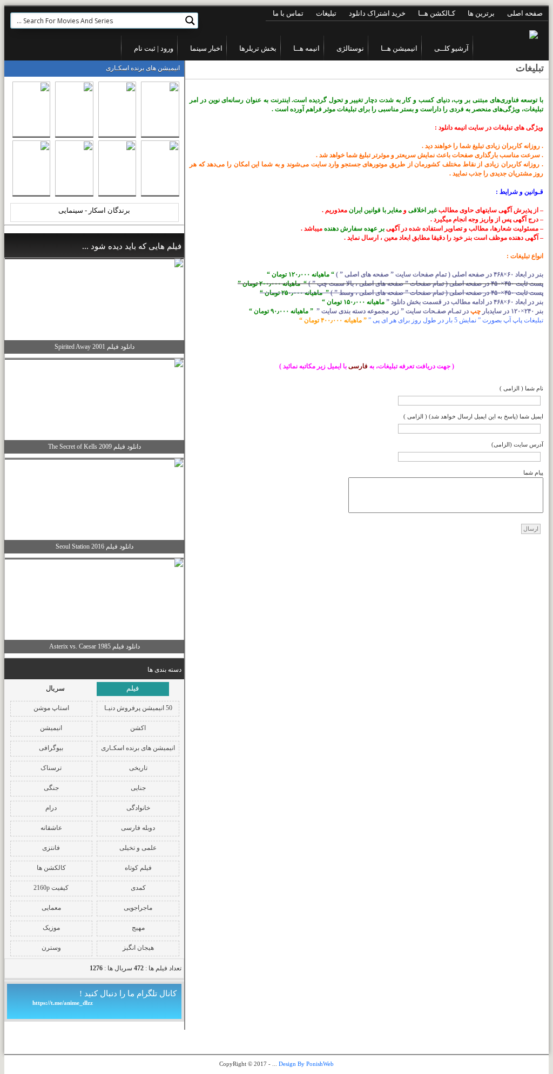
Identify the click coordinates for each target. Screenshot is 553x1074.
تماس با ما (288, 13)
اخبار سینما (206, 48)
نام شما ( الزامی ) (521, 388)
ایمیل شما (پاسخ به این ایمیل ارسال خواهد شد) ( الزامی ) (473, 416)
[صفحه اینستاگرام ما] (21, 48)
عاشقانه (51, 828)
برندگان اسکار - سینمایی (94, 210)
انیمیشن (51, 728)
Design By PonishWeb (306, 1064)
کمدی (138, 887)
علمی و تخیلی (138, 848)
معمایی (51, 907)
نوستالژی (350, 48)
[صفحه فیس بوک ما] (57, 48)
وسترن (51, 947)
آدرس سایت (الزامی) (517, 444)
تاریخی (138, 768)
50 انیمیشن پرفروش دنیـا (138, 708)
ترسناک (51, 768)
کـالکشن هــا (436, 13)
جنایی (138, 788)
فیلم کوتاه (138, 868)
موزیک (51, 927)
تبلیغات (326, 13)
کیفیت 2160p (51, 887)
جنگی (51, 788)
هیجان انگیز (138, 947)
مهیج (138, 927)
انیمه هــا (306, 48)
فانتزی (51, 848)
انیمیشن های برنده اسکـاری (138, 748)
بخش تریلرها (257, 48)
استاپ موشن (51, 708)
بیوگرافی (51, 748)
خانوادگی (138, 808)
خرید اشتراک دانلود (377, 13)
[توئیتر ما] (39, 48)
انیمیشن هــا (399, 48)
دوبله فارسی (138, 828)
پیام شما (533, 472)
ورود (166, 48)
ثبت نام (145, 48)
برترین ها (481, 13)
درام (51, 808)
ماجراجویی (138, 907)
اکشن (138, 728)
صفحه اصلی (525, 13)
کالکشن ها (51, 868)
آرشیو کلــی (451, 48)
